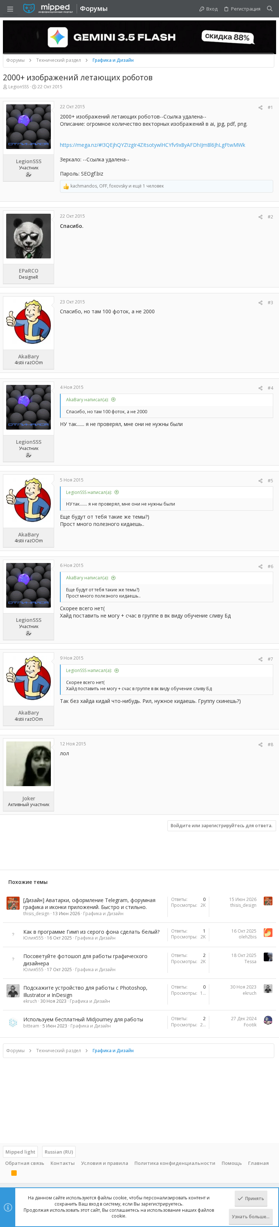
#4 (270, 388)
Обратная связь (24, 1163)
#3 (270, 302)
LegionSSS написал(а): (89, 492)
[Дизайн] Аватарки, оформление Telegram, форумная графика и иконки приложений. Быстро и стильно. (89, 904)
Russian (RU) (59, 1151)
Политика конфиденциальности (174, 1163)
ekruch (30, 1001)
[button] (10, 8)
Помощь (232, 1163)
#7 (270, 659)
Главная (258, 1163)
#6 (270, 566)
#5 (270, 481)
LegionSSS (18, 87)
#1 (270, 107)
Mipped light (20, 1151)
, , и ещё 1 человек (117, 186)
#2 (270, 217)
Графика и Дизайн (103, 913)
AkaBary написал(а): (87, 400)
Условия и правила (104, 1163)
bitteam (31, 1026)
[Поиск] (269, 8)
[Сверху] (5, 1174)
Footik (250, 1025)
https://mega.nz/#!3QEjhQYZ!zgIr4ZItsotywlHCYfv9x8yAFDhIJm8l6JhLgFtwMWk (152, 144)
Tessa (250, 961)
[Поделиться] (260, 107)
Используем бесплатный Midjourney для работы (83, 1019)
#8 (270, 744)
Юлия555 (33, 938)
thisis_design (36, 913)
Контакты (62, 1163)
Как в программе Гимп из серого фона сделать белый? (91, 931)
